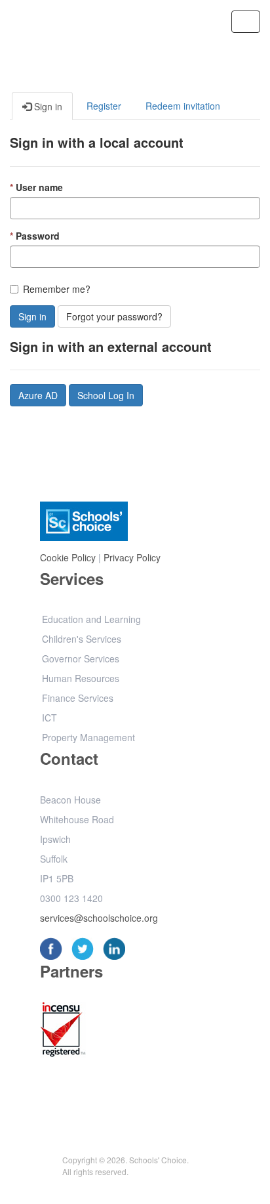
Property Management (88, 737)
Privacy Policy (132, 557)
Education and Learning (91, 619)
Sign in (32, 316)
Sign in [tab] (46, 106)
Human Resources (80, 678)
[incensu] (63, 1031)
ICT (49, 717)
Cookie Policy (68, 557)
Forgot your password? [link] (114, 316)
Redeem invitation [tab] (182, 105)
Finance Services (77, 697)
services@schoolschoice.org (99, 917)
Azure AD (38, 395)
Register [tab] (104, 105)
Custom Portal (71, 20)
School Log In (105, 395)
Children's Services (81, 638)
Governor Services (80, 658)
